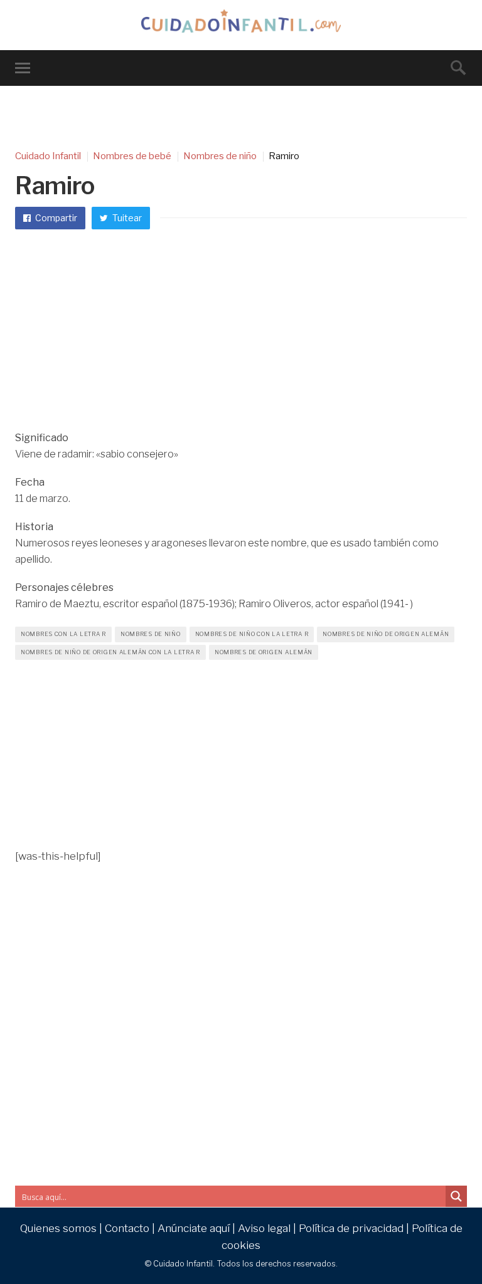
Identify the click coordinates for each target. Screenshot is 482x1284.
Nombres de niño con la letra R (252, 633)
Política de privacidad (351, 1228)
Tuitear (126, 217)
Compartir (55, 217)
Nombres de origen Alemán (264, 652)
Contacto (127, 1228)
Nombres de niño (150, 633)
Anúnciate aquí (194, 1228)
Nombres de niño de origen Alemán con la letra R (110, 652)
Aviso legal (264, 1228)
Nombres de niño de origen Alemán (386, 633)
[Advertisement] (241, 336)
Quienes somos (58, 1228)
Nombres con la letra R (63, 633)
